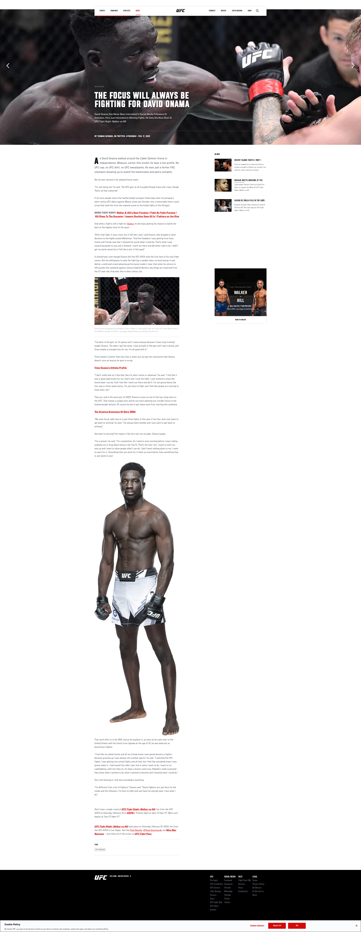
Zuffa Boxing (237, 11)
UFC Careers (215, 888)
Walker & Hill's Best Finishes (132, 213)
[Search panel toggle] (257, 10)
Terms (254, 880)
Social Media (229, 877)
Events (102, 11)
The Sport (214, 880)
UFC (211, 877)
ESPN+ (131, 813)
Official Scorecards (152, 830)
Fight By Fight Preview (162, 213)
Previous (8, 65)
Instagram (228, 884)
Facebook (228, 880)
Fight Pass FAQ (244, 880)
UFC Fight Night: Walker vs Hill (138, 809)
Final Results (136, 830)
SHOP (249, 11)
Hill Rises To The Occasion (109, 216)
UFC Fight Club (216, 902)
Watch (223, 11)
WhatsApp (228, 891)
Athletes (126, 11)
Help (240, 877)
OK (297, 925)
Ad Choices (256, 888)
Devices (241, 884)
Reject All (277, 925)
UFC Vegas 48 (100, 849)
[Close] (356, 926)
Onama (130, 224)
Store (212, 899)
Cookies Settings (257, 925)
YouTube (227, 895)
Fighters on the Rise (168, 216)
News (138, 11)
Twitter (227, 902)
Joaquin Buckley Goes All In (140, 216)
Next (352, 65)
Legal (254, 877)
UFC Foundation (216, 884)
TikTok (227, 899)
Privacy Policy (258, 884)
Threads (227, 888)
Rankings (114, 11)
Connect (212, 11)
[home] (181, 10)
